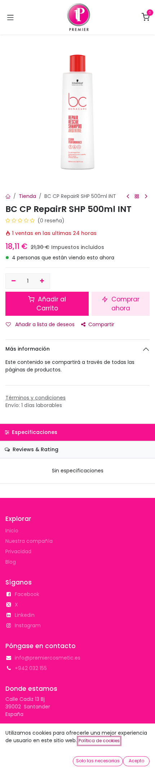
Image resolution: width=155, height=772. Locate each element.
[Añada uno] (42, 281)
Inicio (11, 530)
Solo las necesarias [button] (98, 761)
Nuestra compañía (29, 541)
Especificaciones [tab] (33, 432)
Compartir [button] (101, 324)
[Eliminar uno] (13, 281)
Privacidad (18, 551)
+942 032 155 (31, 668)
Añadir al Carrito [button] (51, 304)
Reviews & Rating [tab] (34, 449)
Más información (27, 348)
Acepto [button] (136, 761)
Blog (10, 561)
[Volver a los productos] (137, 196)
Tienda (27, 196)
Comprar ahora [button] (125, 304)
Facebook (27, 594)
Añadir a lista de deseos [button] (44, 324)
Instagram (28, 625)
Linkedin (25, 615)
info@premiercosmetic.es (47, 657)
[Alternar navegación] (10, 17)
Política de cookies (99, 741)
